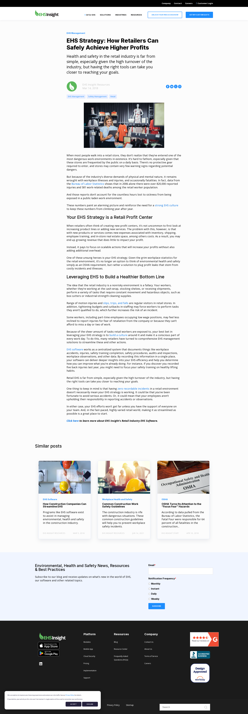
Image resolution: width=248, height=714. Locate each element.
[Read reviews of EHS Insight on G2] (204, 645)
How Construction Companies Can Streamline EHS (64, 505)
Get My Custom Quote (199, 15)
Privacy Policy (70, 695)
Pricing (86, 663)
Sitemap (130, 705)
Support (87, 678)
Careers (188, 3)
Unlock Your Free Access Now (165, 15)
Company (166, 3)
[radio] (180, 583)
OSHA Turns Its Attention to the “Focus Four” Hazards (181, 505)
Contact (178, 3)
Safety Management (97, 96)
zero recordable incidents (133, 388)
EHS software (75, 349)
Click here (73, 420)
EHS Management (76, 96)
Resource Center (120, 649)
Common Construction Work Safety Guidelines (120, 505)
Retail (113, 96)
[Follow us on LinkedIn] (41, 664)
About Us (148, 649)
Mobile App (88, 649)
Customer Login (205, 3)
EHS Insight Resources (96, 84)
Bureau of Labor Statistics (87, 183)
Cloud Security (89, 656)
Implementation (90, 670)
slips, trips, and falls (115, 303)
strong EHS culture (166, 205)
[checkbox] (180, 591)
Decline (90, 704)
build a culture (118, 335)
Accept (73, 704)
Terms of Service (151, 656)
